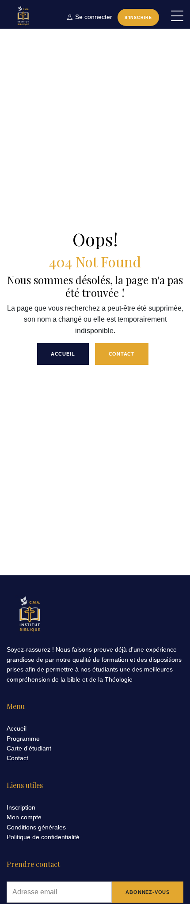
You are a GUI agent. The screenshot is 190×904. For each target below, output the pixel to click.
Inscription (21, 807)
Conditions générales (36, 827)
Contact (122, 353)
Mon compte (24, 817)
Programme (23, 738)
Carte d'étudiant (29, 748)
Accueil (63, 353)
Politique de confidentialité (43, 836)
